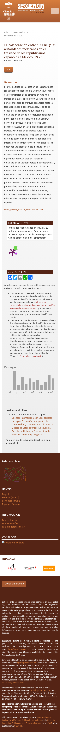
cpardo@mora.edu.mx (26, 663)
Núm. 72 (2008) (11, 32)
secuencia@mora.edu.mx (13, 682)
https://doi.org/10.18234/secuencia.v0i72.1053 (24, 210)
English (5, 494)
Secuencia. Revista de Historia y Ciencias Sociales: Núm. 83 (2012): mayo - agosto (32, 431)
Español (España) (11, 504)
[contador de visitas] (13, 542)
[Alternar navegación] (55, 11)
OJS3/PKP (18, 726)
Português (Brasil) (11, 501)
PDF (8, 69)
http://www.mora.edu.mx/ (19, 649)
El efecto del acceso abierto (29, 356)
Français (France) (10, 497)
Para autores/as (10, 523)
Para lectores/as (10, 520)
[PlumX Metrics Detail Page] (12, 252)
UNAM (49, 723)
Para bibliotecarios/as (13, 526)
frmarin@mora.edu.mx (40, 690)
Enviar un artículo (14, 583)
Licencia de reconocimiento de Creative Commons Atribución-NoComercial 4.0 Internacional (32, 305)
